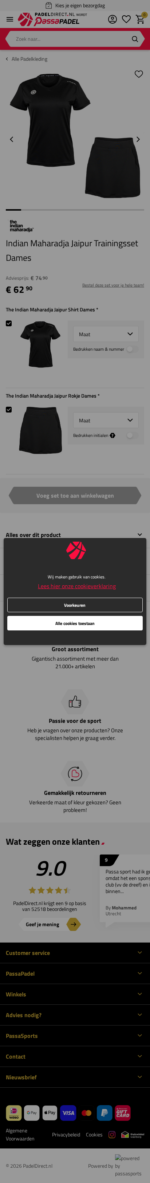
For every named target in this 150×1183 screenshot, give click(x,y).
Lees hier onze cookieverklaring (77, 586)
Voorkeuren (75, 605)
